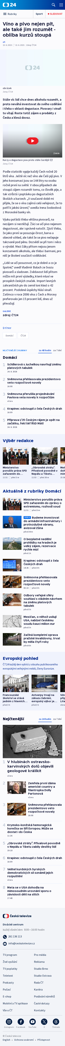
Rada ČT (39, 982)
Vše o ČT (8, 1010)
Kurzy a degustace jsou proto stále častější (26, 160)
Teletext (8, 975)
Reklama (39, 961)
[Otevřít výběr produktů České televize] (61, 5)
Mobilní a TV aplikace (15, 1003)
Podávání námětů (44, 996)
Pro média (40, 954)
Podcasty (8, 982)
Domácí (9, 335)
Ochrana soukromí (24, 1039)
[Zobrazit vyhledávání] (53, 5)
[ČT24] (9, 5)
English (6, 1039)
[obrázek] (32, 67)
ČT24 (23, 335)
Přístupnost (43, 1039)
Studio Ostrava (42, 975)
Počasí (7, 989)
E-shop (7, 996)
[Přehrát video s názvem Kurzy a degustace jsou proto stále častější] (32, 140)
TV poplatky (10, 968)
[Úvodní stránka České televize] (17, 915)
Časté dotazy (41, 1003)
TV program (10, 954)
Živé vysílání (10, 961)
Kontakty (39, 1010)
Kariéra (38, 989)
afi (4, 42)
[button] (32, 141)
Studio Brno (41, 968)
